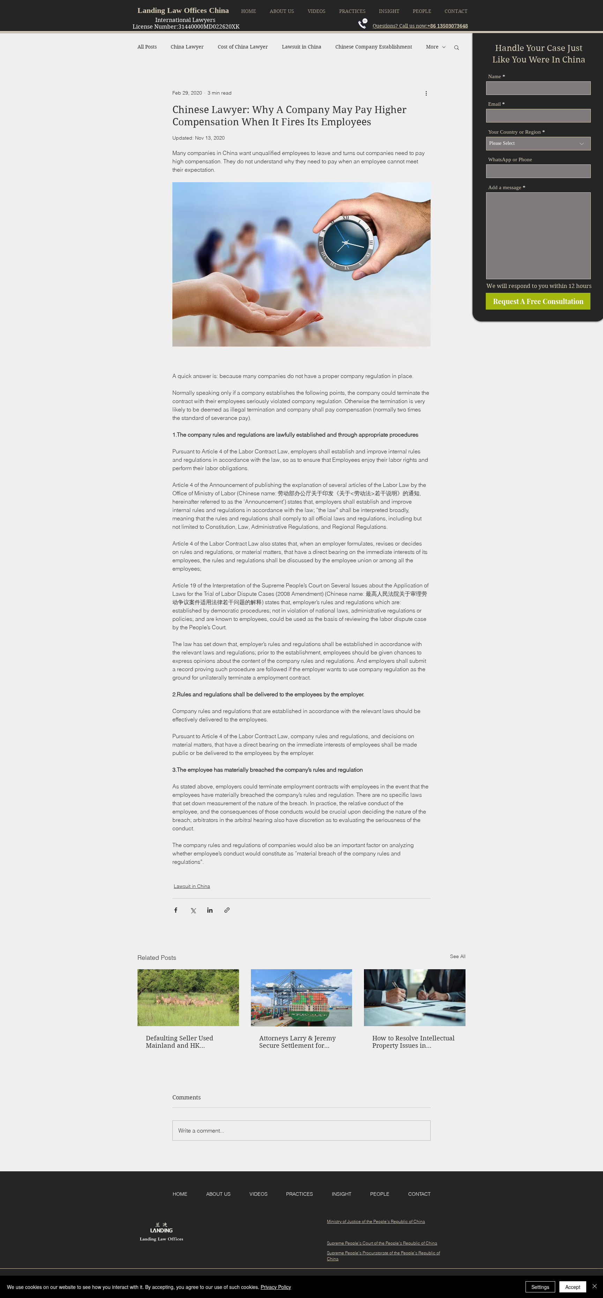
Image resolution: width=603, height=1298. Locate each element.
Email (494, 104)
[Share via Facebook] (175, 910)
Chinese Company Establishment (373, 47)
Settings (540, 1286)
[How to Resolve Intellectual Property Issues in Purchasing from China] (415, 997)
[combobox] (538, 143)
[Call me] (363, 23)
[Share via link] (227, 910)
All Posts (147, 47)
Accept (572, 1286)
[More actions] (426, 93)
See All (458, 956)
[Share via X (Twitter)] (192, 910)
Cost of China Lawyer (243, 47)
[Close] (594, 1286)
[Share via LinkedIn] (210, 910)
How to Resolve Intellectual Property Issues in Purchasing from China (413, 1041)
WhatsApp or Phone (510, 159)
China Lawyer (187, 47)
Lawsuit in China (301, 47)
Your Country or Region (514, 132)
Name (494, 76)
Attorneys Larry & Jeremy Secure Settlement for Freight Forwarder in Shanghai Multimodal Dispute (297, 1041)
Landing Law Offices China (183, 10)
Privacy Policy (276, 1286)
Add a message (504, 187)
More (432, 47)
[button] (456, 47)
